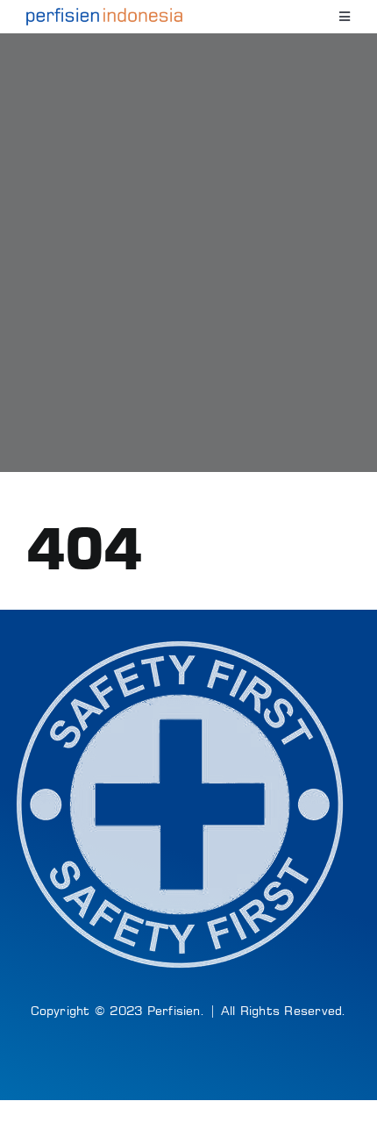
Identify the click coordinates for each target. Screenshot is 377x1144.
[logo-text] (104, 15)
